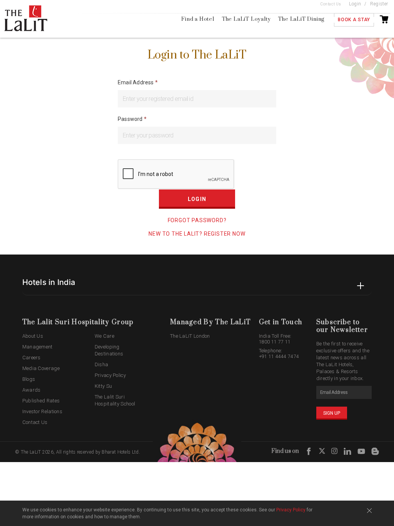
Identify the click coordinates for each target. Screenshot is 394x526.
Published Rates (41, 401)
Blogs (28, 379)
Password (131, 119)
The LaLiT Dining (301, 19)
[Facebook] (309, 451)
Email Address (136, 82)
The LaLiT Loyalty (246, 19)
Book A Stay (354, 19)
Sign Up (331, 413)
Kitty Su (103, 386)
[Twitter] (322, 452)
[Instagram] (334, 452)
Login (355, 4)
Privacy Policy (110, 375)
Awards (31, 390)
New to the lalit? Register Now (197, 234)
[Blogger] (375, 451)
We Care (104, 336)
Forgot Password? (197, 220)
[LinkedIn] (347, 451)
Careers (31, 357)
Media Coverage (41, 368)
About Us (32, 336)
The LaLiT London (190, 336)
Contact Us (331, 4)
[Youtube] (361, 451)
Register (379, 4)
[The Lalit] (33, 18)
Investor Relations (42, 411)
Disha (102, 364)
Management (37, 347)
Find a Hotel (197, 19)
